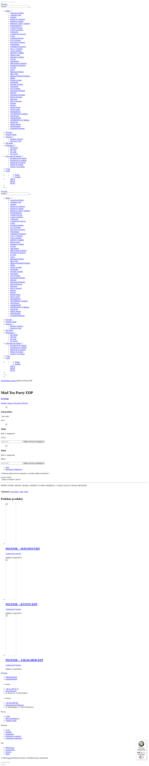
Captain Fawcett (16, 28)
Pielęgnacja (10, 145)
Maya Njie (14, 74)
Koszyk (8, 752)
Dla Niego (14, 148)
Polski (17, 175)
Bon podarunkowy (12, 718)
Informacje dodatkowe (14, 469)
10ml (21, 492)
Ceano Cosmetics (16, 30)
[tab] (77, 467)
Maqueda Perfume (17, 72)
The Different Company (19, 114)
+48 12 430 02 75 (12, 689)
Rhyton (13, 105)
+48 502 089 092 (12, 703)
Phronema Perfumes (17, 95)
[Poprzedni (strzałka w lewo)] (2, 764)
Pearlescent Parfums (17, 91)
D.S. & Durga (15, 40)
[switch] (141, 757)
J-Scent (13, 59)
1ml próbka (14, 492)
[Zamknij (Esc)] (2, 762)
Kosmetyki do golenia (18, 158)
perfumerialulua (11, 679)
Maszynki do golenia (18, 162)
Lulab (8, 171)
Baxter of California (17, 19)
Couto (12, 36)
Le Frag (13, 68)
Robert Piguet (15, 107)
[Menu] (145, 741)
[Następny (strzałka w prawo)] (4, 764)
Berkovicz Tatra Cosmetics (20, 23)
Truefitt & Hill (15, 118)
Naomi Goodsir (16, 80)
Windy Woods (15, 124)
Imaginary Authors (17, 57)
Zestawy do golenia (17, 167)
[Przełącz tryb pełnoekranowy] (6, 762)
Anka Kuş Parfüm (17, 13)
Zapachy (9, 137)
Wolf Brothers (15, 126)
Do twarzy (14, 154)
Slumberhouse (15, 112)
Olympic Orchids (16, 84)
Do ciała (13, 152)
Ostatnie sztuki (11, 134)
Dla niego (17, 403)
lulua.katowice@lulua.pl (15, 705)
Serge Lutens (15, 110)
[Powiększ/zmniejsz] (9, 762)
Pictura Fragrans (16, 97)
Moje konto (10, 748)
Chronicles (14, 32)
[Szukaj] (30, 194)
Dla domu (9, 143)
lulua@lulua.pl (11, 691)
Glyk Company (16, 51)
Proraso (13, 103)
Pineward (13, 99)
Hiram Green (15, 55)
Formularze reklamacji (14, 738)
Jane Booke (14, 61)
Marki (8, 11)
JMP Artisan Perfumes (18, 63)
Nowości (9, 132)
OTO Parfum (15, 89)
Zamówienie (10, 750)
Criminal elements (17, 38)
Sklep (8, 754)
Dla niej (25, 403)
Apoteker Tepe (15, 15)
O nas (8, 169)
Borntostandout (16, 26)
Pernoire (13, 93)
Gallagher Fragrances (18, 47)
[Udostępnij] (4, 762)
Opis (7, 467)
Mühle (12, 78)
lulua (3, 381)
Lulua (12, 70)
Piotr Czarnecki (16, 101)
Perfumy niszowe (16, 139)
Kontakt (9, 732)
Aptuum (13, 17)
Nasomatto (14, 82)
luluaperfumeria (11, 677)
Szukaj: (3, 6)
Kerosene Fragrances (18, 65)
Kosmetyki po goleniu (18, 160)
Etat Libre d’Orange (17, 42)
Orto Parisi (14, 86)
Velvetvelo (14, 122)
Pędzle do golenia (16, 165)
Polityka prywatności (13, 736)
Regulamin (10, 734)
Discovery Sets (15, 141)
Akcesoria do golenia (13, 156)
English (17, 177)
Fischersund (14, 44)
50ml (26, 492)
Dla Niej (13, 150)
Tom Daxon (14, 116)
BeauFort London (16, 21)
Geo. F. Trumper (16, 49)
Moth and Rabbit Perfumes (20, 76)
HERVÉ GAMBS (17, 53)
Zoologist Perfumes (17, 128)
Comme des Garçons (18, 34)
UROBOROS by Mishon (19, 120)
